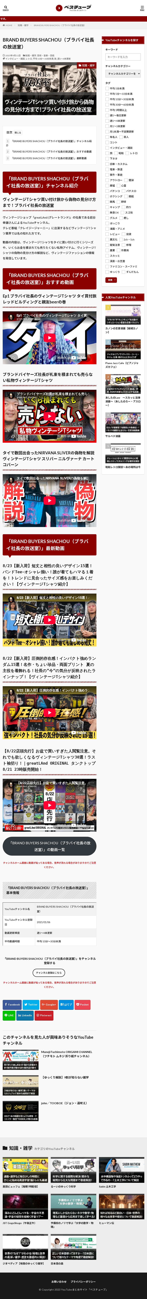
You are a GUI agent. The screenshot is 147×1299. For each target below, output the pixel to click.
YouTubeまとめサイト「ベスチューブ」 (84, 1289)
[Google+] (49, 1005)
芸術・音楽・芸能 (45, 55)
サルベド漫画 (112, 436)
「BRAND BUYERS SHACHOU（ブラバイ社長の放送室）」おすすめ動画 (49, 151)
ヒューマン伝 (106, 1223)
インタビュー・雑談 (15, 58)
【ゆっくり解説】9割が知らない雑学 (65, 1077)
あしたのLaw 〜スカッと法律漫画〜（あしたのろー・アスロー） (123, 401)
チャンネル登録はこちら (49, 972)
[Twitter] (31, 1005)
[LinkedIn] (25, 1016)
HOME (9, 25)
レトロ (29, 58)
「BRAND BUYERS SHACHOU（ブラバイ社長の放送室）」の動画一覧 (50, 846)
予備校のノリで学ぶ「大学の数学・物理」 (72, 1224)
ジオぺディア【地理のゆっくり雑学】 (24, 1263)
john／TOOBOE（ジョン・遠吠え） (65, 1103)
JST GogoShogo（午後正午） (20, 1223)
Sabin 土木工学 (107, 1186)
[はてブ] (66, 1005)
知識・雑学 (23, 25)
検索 (110, 280)
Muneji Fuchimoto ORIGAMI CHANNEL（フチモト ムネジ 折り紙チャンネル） (66, 1054)
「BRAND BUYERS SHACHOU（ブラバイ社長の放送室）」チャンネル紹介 (49, 143)
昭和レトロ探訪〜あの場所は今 (123, 467)
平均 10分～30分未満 (43, 58)
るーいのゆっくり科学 (63, 1186)
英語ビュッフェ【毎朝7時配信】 (21, 1186)
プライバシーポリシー (83, 1281)
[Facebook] (12, 1005)
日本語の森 (57, 1263)
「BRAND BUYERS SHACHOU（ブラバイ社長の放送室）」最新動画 (47, 158)
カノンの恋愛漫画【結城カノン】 (121, 330)
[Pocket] (83, 1005)
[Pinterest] (44, 1016)
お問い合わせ (59, 1281)
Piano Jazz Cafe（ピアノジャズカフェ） (122, 365)
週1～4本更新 (64, 58)
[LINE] (9, 1016)
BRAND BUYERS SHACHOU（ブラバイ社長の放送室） (60, 25)
